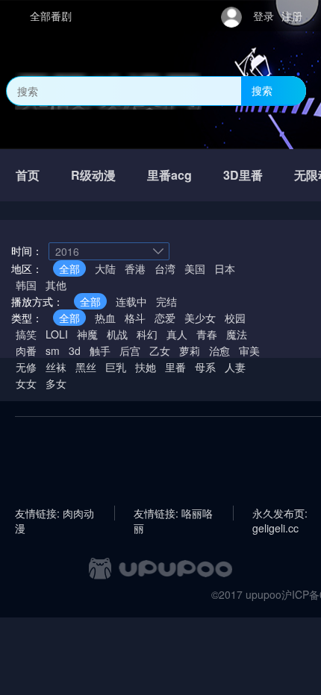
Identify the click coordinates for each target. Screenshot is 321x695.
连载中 (131, 301)
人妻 (235, 366)
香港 (135, 268)
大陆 (105, 268)
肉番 (26, 350)
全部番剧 (51, 15)
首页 (28, 174)
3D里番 (243, 174)
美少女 (200, 317)
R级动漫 (93, 174)
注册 (291, 15)
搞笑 (26, 334)
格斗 (135, 317)
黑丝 (85, 366)
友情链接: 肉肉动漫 (54, 513)
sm (53, 350)
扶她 (145, 366)
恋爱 (165, 317)
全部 (69, 268)
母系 (205, 366)
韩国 (26, 284)
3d (75, 350)
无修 (26, 366)
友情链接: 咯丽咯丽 (173, 513)
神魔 (87, 334)
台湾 (165, 268)
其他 (56, 284)
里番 (175, 366)
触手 (100, 350)
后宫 (129, 350)
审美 (249, 350)
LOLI (57, 334)
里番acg (169, 174)
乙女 (159, 350)
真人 (176, 334)
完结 (166, 301)
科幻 (147, 334)
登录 (263, 15)
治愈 (219, 350)
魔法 (236, 334)
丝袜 (56, 366)
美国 (194, 268)
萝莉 (189, 350)
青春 (206, 334)
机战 (117, 334)
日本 (224, 268)
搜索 (262, 90)
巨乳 (115, 366)
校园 (235, 317)
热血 (105, 317)
